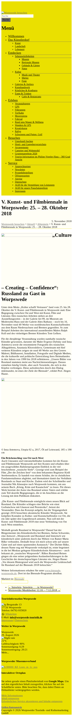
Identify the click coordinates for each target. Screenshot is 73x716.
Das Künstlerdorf (18, 39)
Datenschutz (20, 182)
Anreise (18, 179)
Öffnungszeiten (22, 175)
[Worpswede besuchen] (14, 12)
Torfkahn (19, 113)
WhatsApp (11, 614)
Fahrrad (18, 119)
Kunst (18, 43)
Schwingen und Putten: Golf (28, 134)
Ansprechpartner (23, 166)
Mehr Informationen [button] (12, 695)
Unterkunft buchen (24, 141)
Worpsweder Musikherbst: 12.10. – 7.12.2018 (34, 590)
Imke (4, 581)
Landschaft (20, 46)
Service (12, 163)
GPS (17, 106)
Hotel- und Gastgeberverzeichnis (30, 144)
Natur (24, 68)
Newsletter (20, 169)
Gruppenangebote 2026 (26, 153)
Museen (25, 59)
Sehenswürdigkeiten (24, 56)
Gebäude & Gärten (31, 65)
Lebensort (19, 49)
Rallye (18, 131)
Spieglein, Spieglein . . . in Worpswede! (30, 587)
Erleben (13, 100)
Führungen (20, 110)
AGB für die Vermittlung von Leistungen (34, 185)
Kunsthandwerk (22, 87)
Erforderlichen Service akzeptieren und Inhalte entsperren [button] (31, 701)
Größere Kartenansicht (11, 707)
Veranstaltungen (22, 103)
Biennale (19, 578)
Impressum (20, 191)
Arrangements (21, 147)
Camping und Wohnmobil (27, 150)
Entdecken (14, 52)
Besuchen (14, 138)
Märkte (25, 78)
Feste (24, 81)
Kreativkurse (21, 128)
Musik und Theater (31, 75)
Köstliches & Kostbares (26, 90)
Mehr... (5, 652)
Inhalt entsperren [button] (10, 698)
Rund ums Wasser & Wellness (29, 122)
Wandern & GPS (23, 125)
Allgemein (13, 581)
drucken (23, 581)
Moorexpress (21, 116)
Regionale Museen (30, 62)
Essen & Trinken (23, 93)
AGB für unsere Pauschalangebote (31, 188)
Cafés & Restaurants (31, 96)
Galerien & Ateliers (24, 84)
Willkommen (16, 36)
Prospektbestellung (24, 172)
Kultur (18, 72)
